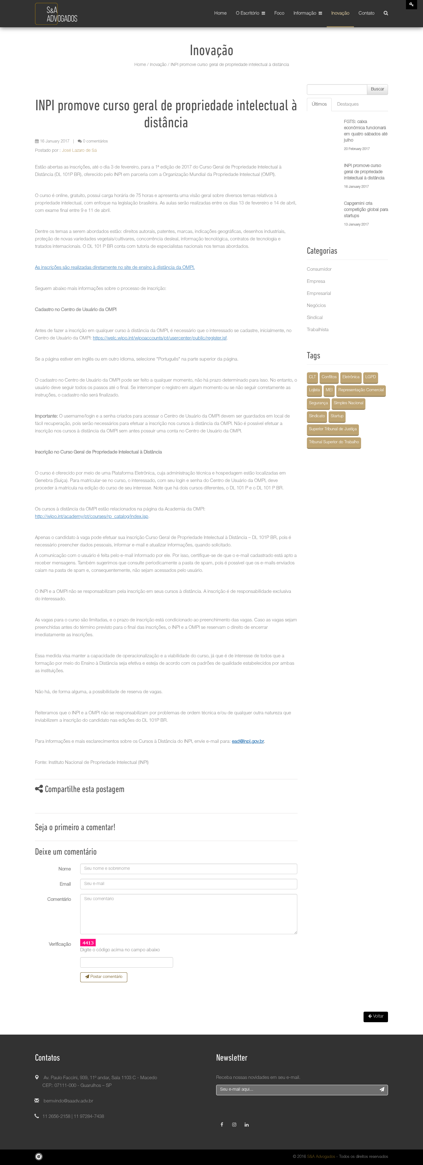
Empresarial (319, 293)
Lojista (314, 390)
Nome (65, 869)
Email (65, 884)
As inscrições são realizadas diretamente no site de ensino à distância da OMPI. (115, 267)
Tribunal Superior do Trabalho (334, 442)
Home (220, 13)
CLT (312, 377)
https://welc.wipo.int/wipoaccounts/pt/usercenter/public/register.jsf (160, 338)
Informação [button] (306, 13)
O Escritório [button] (249, 13)
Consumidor (319, 269)
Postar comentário (105, 977)
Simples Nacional (348, 403)
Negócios (316, 306)
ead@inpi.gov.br (248, 741)
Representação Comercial (361, 390)
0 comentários (95, 142)
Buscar (377, 89)
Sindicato (317, 416)
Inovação (340, 13)
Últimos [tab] (319, 104)
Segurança (318, 403)
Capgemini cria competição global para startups (366, 210)
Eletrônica (351, 377)
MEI (329, 390)
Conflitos (329, 377)
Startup (337, 416)
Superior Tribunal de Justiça (333, 429)
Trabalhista (318, 330)
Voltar (377, 1016)
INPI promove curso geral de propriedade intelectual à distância (364, 172)
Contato (366, 13)
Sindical (315, 318)
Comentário (59, 899)
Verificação (60, 944)
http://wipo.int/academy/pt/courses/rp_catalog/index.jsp (91, 517)
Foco (279, 13)
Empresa (316, 281)
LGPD (370, 377)
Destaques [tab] (348, 104)
